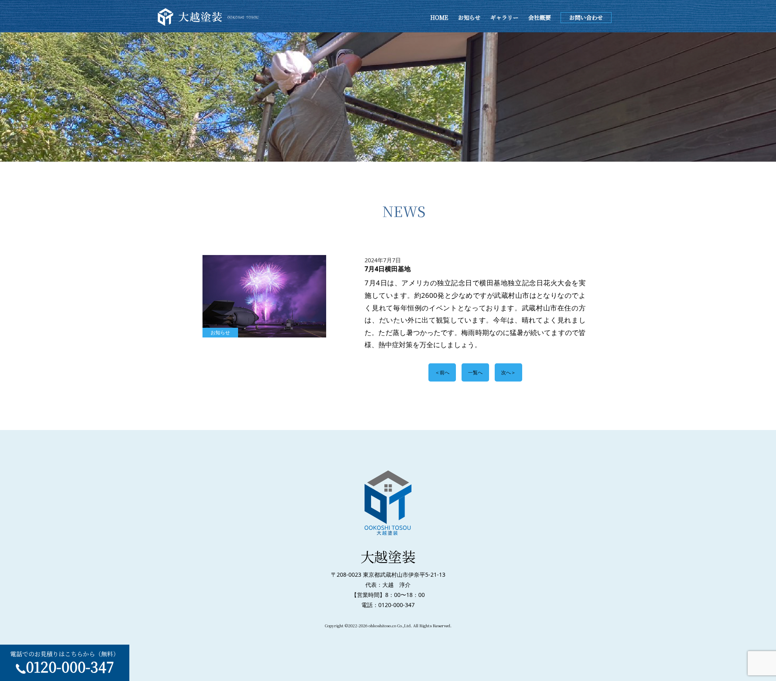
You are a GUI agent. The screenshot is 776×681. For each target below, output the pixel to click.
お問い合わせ (586, 17)
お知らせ (469, 17)
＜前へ (442, 372)
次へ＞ (508, 372)
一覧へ (475, 372)
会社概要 (539, 17)
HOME (439, 17)
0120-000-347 (70, 666)
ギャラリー (504, 17)
